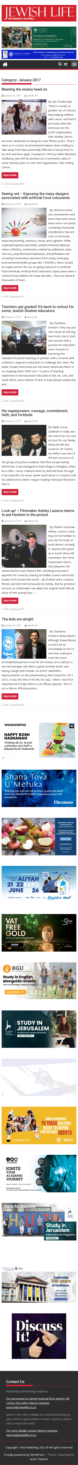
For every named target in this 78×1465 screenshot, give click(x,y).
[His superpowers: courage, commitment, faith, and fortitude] (24, 427)
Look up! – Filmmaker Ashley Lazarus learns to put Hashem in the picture (38, 513)
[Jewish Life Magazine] (39, 58)
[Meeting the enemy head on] (24, 101)
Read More (10, 175)
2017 (7, 183)
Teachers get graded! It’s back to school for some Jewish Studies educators (38, 309)
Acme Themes (39, 1459)
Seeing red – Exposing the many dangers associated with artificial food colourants (36, 196)
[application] (39, 37)
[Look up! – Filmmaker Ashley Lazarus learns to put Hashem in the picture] (24, 527)
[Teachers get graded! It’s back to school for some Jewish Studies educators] (24, 323)
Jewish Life (32, 95)
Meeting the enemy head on (24, 89)
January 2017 (17, 183)
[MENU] (74, 64)
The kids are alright (17, 619)
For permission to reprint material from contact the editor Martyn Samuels (37, 1403)
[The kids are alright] (24, 631)
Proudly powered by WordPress (24, 1454)
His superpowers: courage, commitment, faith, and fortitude (35, 413)
